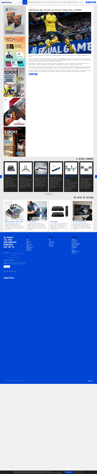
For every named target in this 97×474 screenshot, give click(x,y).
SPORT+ (50, 240)
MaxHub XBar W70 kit (40, 175)
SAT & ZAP (50, 243)
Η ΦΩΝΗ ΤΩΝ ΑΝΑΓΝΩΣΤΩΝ (76, 243)
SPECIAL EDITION (50, 2)
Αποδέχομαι (69, 472)
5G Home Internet (31, 222)
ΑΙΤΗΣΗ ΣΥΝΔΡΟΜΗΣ (67, 2)
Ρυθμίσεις (77, 472)
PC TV (73, 249)
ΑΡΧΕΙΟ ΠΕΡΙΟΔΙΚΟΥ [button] (38, 2)
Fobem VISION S (54, 222)
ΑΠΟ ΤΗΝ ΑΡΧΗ (74, 242)
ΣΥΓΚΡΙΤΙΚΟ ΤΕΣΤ (74, 240)
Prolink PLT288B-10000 (25, 175)
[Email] (95, 2)
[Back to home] (6, 2)
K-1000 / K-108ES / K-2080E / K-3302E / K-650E (70, 177)
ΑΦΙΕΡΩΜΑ (73, 239)
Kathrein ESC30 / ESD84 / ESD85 (86, 176)
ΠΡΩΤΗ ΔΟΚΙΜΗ (74, 247)
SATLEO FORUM (75, 2)
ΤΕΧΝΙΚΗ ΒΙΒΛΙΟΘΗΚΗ (75, 244)
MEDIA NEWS (51, 244)
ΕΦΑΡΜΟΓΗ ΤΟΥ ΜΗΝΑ (75, 251)
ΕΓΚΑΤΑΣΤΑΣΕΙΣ (74, 246)
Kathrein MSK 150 (9, 175)
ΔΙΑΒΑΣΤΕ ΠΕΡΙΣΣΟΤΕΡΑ (48, 194)
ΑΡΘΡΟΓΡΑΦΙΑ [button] (30, 2)
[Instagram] (91, 2)
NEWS (50, 239)
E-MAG (44, 2)
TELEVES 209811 (53, 175)
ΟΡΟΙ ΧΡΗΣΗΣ (28, 250)
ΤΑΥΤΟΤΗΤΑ (60, 2)
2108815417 (13, 255)
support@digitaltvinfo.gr (13, 257)
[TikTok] (89, 2)
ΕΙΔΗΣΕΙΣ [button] (25, 2)
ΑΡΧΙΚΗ (20, 2)
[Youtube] (93, 2)
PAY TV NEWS (51, 246)
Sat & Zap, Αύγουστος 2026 (79, 222)
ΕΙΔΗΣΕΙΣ (27, 240)
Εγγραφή (6, 266)
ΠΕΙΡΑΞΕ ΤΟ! (74, 253)
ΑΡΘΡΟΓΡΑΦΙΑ (28, 242)
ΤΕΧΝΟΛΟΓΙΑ (74, 250)
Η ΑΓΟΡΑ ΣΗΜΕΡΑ (52, 242)
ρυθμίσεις (59, 472)
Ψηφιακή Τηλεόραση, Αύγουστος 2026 (14, 222)
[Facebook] (87, 2)
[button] (92, 235)
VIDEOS (55, 2)
